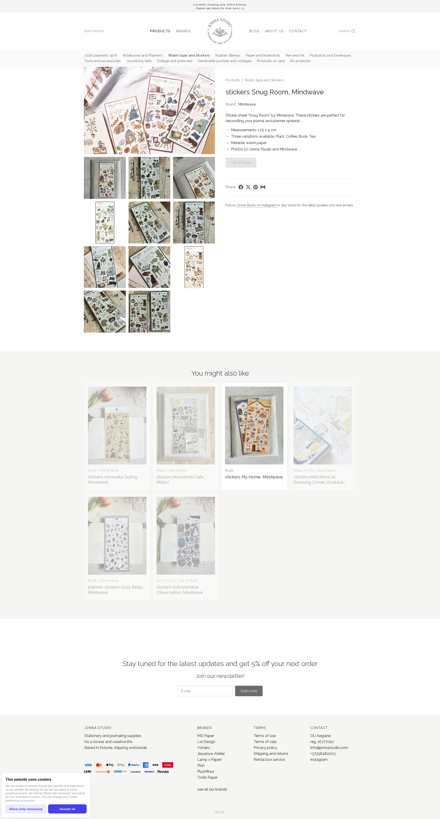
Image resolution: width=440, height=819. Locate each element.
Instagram (318, 759)
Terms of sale (265, 742)
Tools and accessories (102, 61)
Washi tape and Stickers (189, 55)
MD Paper (205, 736)
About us (274, 31)
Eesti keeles (94, 31)
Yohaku (203, 747)
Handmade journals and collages (225, 61)
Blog (254, 31)
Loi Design (206, 742)
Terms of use (265, 736)
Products (160, 31)
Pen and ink (295, 55)
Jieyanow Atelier (211, 753)
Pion (201, 765)
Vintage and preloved (174, 61)
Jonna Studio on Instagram (257, 205)
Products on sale (271, 61)
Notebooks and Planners (143, 55)
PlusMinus (205, 771)
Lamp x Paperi (209, 759)
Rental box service (269, 759)
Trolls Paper (207, 777)
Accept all (67, 809)
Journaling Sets (139, 61)
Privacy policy (265, 747)
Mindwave (247, 104)
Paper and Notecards (263, 55)
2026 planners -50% (100, 55)
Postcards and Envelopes (330, 55)
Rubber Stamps (227, 55)
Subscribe (249, 691)
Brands (183, 31)
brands (221, 789)
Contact (298, 31)
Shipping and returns (271, 753)
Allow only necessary (26, 809)
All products (300, 61)
